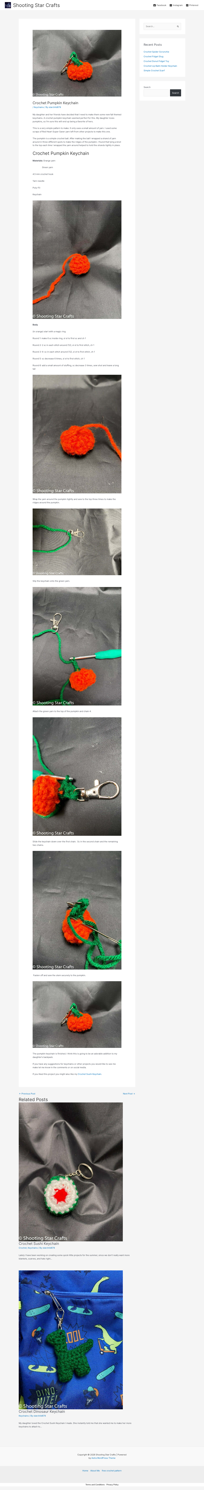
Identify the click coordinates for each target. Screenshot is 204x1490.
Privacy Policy (112, 1484)
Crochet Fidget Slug (153, 56)
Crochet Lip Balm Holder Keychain (160, 66)
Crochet (23, 1248)
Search (147, 87)
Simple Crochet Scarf (154, 70)
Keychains (39, 107)
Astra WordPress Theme (103, 1458)
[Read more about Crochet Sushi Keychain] (71, 1171)
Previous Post (27, 1093)
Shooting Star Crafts (36, 5)
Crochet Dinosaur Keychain (42, 1411)
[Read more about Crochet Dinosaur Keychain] (71, 1339)
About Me (95, 1470)
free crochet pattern (112, 1470)
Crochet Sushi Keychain (89, 1074)
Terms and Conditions (95, 1484)
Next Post (129, 1093)
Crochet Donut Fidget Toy (156, 61)
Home (85, 1470)
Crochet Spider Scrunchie (156, 51)
